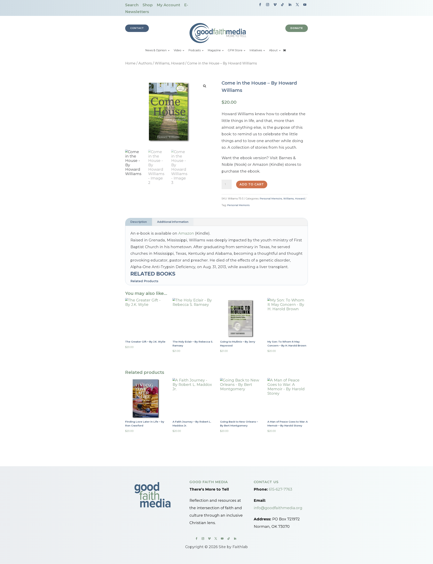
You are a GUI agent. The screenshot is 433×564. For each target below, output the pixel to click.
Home (130, 63)
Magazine (214, 50)
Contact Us (266, 482)
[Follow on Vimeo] (275, 5)
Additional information (172, 221)
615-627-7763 (280, 489)
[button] (205, 86)
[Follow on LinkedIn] (290, 5)
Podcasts (194, 50)
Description (138, 221)
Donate (296, 28)
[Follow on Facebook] (260, 5)
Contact (137, 28)
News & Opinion (156, 50)
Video (177, 50)
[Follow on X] (297, 5)
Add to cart (252, 184)
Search (132, 5)
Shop (148, 5)
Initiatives (255, 50)
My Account (168, 5)
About (273, 50)
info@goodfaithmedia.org (278, 508)
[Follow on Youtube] (305, 5)
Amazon (186, 233)
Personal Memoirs (271, 198)
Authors (145, 63)
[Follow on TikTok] (282, 5)
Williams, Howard (169, 63)
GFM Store (235, 50)
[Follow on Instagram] (268, 5)
